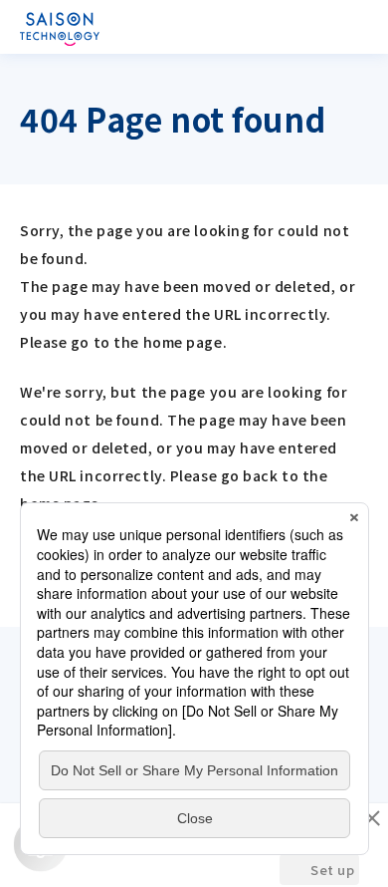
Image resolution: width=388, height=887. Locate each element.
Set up (332, 869)
